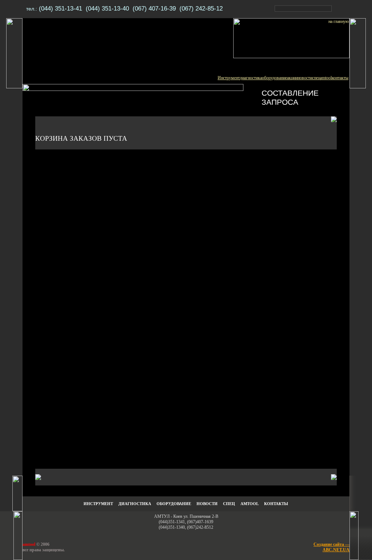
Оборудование (174, 504)
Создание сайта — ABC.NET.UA (331, 547)
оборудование (274, 77)
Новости (207, 504)
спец (316, 77)
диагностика (251, 77)
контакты (340, 77)
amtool (326, 77)
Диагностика (134, 504)
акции (292, 77)
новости (305, 77)
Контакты (276, 504)
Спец (229, 504)
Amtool (249, 504)
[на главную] (291, 56)
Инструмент (229, 77)
